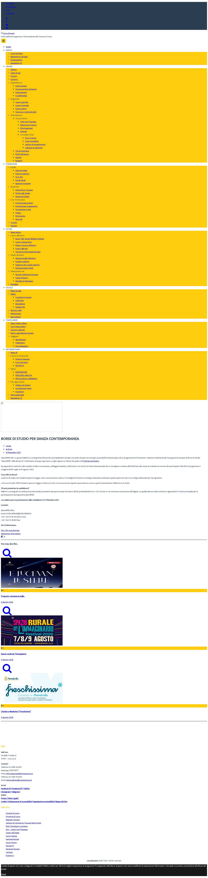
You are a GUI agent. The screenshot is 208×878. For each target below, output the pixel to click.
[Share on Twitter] (4, 537)
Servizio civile (16, 310)
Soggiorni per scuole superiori (27, 265)
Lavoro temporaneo (23, 242)
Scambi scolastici (22, 261)
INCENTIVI (19, 365)
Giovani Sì (10, 846)
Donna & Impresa (22, 359)
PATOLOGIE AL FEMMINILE (26, 378)
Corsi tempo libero (18, 326)
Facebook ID (17, 788)
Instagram (6, 792)
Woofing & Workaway (24, 281)
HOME (8, 47)
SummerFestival (12, 839)
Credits (4, 801)
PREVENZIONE (21, 372)
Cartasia (9, 852)
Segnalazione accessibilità (43, 801)
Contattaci (10, 13)
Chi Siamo (10, 3)
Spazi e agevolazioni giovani (22, 333)
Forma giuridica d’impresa (26, 89)
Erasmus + (10, 855)
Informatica (20, 216)
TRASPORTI (20, 343)
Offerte (14, 69)
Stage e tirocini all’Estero (25, 245)
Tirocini (14, 76)
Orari (8, 10)
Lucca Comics (11, 842)
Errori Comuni (30, 138)
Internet (23, 131)
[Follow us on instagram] (7, 28)
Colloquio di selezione (33, 147)
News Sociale (16, 291)
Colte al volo (16, 73)
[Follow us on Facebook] (6, 21)
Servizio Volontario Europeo (26, 274)
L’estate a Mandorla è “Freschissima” (16, 711)
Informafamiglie (17, 395)
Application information (10, 533)
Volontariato (16, 313)
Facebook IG (6, 788)
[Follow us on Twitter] (7, 25)
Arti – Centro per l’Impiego (17, 829)
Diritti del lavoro (22, 154)
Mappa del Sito (61, 801)
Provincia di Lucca (13, 816)
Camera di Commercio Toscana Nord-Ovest (23, 823)
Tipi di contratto (22, 151)
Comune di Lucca (12, 813)
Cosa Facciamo (17, 53)
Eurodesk (14, 284)
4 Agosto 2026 (7, 659)
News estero (16, 232)
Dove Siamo (11, 6)
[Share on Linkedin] (7, 537)
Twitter (26, 788)
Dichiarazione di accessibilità (20, 801)
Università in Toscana (24, 190)
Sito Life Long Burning (10, 530)
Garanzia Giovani (13, 849)
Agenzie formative (23, 183)
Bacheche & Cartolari (19, 56)
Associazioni (16, 317)
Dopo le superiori (22, 174)
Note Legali (13, 798)
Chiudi (3, 874)
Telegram (15, 792)
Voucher (14, 226)
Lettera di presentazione (35, 144)
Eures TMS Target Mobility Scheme (29, 239)
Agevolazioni (20, 339)
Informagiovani (26, 128)
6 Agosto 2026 (7, 602)
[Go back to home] (7, 33)
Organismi (19, 391)
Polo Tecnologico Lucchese (17, 826)
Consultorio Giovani (23, 297)
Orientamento (16, 60)
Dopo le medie (21, 170)
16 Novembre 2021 (13, 452)
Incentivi (18, 160)
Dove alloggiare (21, 346)
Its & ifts (19, 177)
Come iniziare (21, 86)
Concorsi (14, 79)
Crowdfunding (21, 95)
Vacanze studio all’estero (25, 258)
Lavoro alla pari (21, 248)
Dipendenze (20, 304)
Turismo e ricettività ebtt (25, 112)
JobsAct (18, 157)
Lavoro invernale (22, 105)
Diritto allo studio (22, 193)
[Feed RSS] (7, 18)
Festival (91, 461)
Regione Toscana (13, 820)
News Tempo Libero (19, 323)
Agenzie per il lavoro (28, 125)
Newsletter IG (16, 63)
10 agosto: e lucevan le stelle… (13, 596)
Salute (13, 294)
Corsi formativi (21, 362)
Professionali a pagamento (26, 206)
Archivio (9, 449)
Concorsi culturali (18, 330)
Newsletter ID (16, 398)
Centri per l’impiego (28, 121)
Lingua (18, 213)
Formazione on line (23, 209)
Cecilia (8, 446)
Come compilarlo (32, 141)
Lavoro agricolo (21, 102)
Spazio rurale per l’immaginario (13, 654)
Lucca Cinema (11, 836)
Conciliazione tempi (23, 388)
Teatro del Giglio (12, 833)
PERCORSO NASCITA (23, 375)
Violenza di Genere (22, 385)
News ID (14, 352)
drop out (19, 219)
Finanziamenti (21, 92)
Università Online (22, 196)
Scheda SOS (20, 307)
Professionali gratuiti (24, 203)
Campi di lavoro (21, 278)
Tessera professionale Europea (27, 252)
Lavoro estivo (21, 108)
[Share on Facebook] (2, 537)
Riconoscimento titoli (24, 268)
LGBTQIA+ (19, 300)
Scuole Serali (20, 180)
